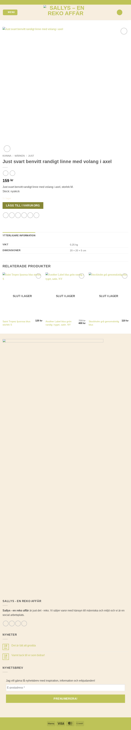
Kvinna (7, 156)
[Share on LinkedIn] (36, 215)
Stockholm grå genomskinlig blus (104, 323)
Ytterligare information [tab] (19, 235)
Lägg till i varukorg (23, 205)
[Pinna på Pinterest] (30, 215)
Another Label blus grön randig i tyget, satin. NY (58, 323)
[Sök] (119, 12)
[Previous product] (12, 173)
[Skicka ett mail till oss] (67, 2)
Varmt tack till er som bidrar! (28, 655)
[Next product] (5, 173)
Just (31, 156)
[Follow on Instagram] (64, 2)
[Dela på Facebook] (12, 215)
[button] (10, 12)
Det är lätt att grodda (23, 645)
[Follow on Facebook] (61, 2)
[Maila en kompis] (24, 215)
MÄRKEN (20, 156)
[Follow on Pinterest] (70, 2)
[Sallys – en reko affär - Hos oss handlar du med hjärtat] (65, 12)
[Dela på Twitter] (18, 215)
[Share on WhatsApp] (6, 215)
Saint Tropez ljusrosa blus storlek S (16, 323)
